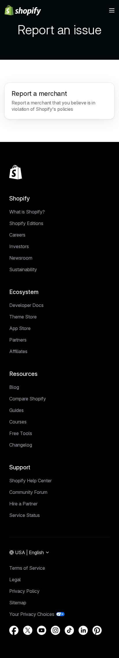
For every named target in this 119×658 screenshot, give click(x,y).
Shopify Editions (26, 223)
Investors (19, 246)
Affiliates (18, 351)
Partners (18, 340)
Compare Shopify (27, 399)
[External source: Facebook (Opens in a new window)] (13, 630)
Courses (18, 422)
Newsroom (20, 258)
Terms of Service (27, 568)
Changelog (20, 445)
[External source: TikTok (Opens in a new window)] (69, 630)
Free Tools (20, 433)
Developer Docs (26, 305)
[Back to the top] (15, 172)
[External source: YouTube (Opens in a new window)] (41, 630)
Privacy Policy (24, 591)
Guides (16, 410)
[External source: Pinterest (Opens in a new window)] (97, 630)
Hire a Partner (23, 504)
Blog (14, 387)
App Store (20, 328)
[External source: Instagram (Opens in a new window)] (55, 630)
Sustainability (23, 269)
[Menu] (112, 10)
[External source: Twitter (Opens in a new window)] (27, 630)
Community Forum (28, 492)
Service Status (24, 515)
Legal (15, 579)
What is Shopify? (27, 212)
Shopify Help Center (30, 480)
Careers (17, 235)
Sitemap (17, 602)
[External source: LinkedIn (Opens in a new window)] (83, 630)
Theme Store (23, 317)
